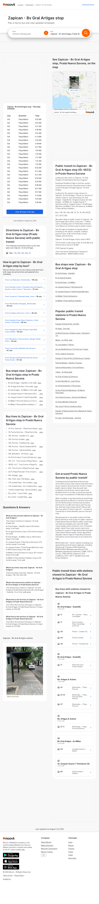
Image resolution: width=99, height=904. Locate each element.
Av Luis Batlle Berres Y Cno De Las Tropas (71, 349)
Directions (72, 858)
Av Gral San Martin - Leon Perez (67, 381)
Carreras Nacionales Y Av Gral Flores (69, 367)
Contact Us (7, 879)
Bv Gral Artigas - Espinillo (65, 273)
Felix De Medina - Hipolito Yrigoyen (68, 363)
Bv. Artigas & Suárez (63, 278)
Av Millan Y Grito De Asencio (66, 296)
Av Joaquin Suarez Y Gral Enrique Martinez (72, 292)
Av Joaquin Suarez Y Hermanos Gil (68, 287)
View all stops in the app (24, 212)
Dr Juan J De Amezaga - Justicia (68, 418)
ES (44, 855)
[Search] (86, 33)
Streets (71, 849)
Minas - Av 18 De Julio (63, 340)
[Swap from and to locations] (46, 33)
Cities (70, 855)
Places (71, 845)
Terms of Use (7, 875)
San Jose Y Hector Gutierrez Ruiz (68, 406)
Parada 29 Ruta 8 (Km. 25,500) (67, 324)
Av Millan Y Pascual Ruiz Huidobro (68, 301)
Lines (70, 842)
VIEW (39, 383)
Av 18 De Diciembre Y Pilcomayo (68, 386)
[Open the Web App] (11, 867)
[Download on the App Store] (11, 861)
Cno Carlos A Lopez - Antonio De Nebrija (70, 397)
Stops (70, 852)
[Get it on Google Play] (11, 855)
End (51, 31)
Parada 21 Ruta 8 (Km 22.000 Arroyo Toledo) (72, 358)
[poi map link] (74, 93)
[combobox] (27, 34)
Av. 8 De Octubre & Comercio (66, 377)
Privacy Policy (19, 875)
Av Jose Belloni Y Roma (64, 345)
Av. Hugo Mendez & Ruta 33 (66, 402)
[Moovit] (9, 4)
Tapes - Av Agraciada (63, 372)
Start (14, 31)
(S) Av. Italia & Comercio (64, 354)
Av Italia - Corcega (62, 329)
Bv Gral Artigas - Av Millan (65, 282)
